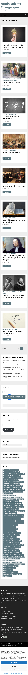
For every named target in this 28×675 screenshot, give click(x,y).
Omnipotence (7, 534)
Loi (13, 521)
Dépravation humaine (9, 489)
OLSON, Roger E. (13, 114)
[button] (26, 648)
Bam (16, 645)
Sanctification (17, 552)
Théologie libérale (7, 570)
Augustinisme (7, 477)
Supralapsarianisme (8, 562)
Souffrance (16, 558)
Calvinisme (16, 483)
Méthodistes (20, 523)
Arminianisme (7, 473)
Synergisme (18, 562)
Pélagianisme (16, 538)
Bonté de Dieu (7, 483)
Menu (4, 15)
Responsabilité (7, 552)
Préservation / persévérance (10, 544)
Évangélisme (17, 497)
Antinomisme (15, 471)
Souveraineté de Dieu (9, 560)
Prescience (15, 542)
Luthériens (6, 523)
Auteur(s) (15, 43)
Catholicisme (19, 485)
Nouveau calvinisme (8, 532)
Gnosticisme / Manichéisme (10, 505)
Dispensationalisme (8, 491)
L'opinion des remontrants (11, 152)
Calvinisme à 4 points (8, 485)
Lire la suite (7, 53)
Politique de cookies (8, 673)
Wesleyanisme (7, 576)
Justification (16, 519)
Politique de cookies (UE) (8, 618)
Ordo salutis (6, 536)
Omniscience (16, 534)
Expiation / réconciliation (9, 499)
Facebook (6, 387)
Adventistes (6, 469)
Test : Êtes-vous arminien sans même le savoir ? (13, 332)
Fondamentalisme (7, 503)
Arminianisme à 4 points (19, 473)
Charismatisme (7, 487)
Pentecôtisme (7, 540)
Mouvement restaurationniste (10, 528)
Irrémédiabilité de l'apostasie (10, 517)
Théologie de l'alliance (18, 564)
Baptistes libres (7, 481)
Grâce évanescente (8, 507)
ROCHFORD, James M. (13, 80)
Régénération (15, 548)
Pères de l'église (16, 540)
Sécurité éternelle (18, 554)
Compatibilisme (17, 487)
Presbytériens (7, 542)
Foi (16, 501)
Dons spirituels (18, 491)
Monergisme (13, 524)
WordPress (10, 645)
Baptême (5, 479)
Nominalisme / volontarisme (10, 530)
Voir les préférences (14, 670)
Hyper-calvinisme (14, 509)
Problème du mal (7, 546)
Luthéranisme (20, 521)
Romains (5, 80)
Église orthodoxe (7, 493)
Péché (13, 536)
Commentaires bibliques (9, 78)
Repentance (15, 550)
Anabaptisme (14, 469)
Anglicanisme (6, 471)
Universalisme (7, 574)
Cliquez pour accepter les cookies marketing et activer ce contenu (14, 397)
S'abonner (8, 430)
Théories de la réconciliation (10, 572)
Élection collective (7, 497)
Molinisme (6, 524)
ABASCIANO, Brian (7, 43)
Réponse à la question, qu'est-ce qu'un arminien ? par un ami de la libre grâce (14, 258)
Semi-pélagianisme (19, 556)
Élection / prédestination (9, 495)
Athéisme (17, 475)
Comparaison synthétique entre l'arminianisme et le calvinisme (13, 297)
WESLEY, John (12, 253)
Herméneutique (19, 507)
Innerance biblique (19, 515)
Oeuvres (17, 532)
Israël (21, 517)
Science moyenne (7, 554)
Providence (17, 546)
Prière (21, 544)
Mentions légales (5, 611)
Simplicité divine (7, 558)
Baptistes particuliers (18, 481)
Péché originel (7, 538)
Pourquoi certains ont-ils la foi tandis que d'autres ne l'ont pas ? (14, 46)
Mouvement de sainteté (9, 526)
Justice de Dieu (7, 519)
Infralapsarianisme (8, 515)
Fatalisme (20, 499)
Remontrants (12, 150)
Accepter (14, 662)
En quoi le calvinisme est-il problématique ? (12, 118)
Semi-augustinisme (8, 556)
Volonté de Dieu (16, 574)
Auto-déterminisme (17, 477)
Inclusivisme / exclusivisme (9, 513)
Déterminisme (20, 489)
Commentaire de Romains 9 (12, 83)
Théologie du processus (9, 568)
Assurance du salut (8, 475)
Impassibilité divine (19, 511)
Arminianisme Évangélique (11, 5)
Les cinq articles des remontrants (14, 186)
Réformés (6, 548)
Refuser (14, 666)
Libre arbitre (7, 521)
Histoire (5, 509)
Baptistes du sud (14, 479)
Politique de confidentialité (18, 673)
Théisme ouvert (7, 564)
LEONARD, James (13, 329)
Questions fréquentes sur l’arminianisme (14, 365)
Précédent (5, 348)
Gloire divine (17, 503)
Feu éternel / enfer (8, 501)
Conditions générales (7, 613)
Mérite (13, 523)
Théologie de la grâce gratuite (10, 566)
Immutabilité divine (8, 511)
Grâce (20, 505)
